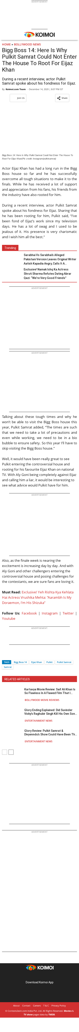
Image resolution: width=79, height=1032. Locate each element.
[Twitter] (12, 655)
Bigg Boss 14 (20, 662)
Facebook (29, 613)
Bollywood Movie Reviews (42, 700)
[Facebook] (5, 655)
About (16, 1005)
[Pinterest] (39, 976)
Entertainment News (38, 720)
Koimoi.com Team (16, 89)
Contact (26, 1005)
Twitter (68, 613)
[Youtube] (50, 976)
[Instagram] (33, 976)
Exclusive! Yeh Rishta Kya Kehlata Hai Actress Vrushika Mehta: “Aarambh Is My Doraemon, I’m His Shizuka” (38, 597)
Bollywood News (27, 44)
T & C (46, 1005)
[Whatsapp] (19, 655)
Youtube (8, 618)
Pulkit (49, 662)
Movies (68, 1010)
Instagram (50, 613)
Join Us (21, 97)
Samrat (8, 666)
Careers (37, 1005)
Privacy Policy (58, 1005)
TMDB (51, 1014)
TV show (28, 1014)
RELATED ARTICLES (17, 679)
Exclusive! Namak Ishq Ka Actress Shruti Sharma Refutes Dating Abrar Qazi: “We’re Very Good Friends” (47, 274)
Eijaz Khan (36, 662)
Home (6, 44)
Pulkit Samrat (64, 662)
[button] (62, 98)
